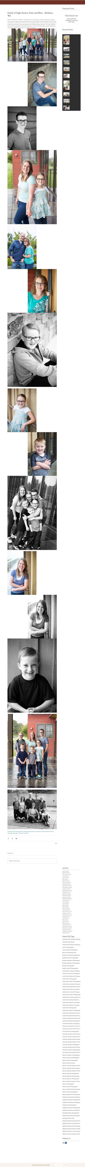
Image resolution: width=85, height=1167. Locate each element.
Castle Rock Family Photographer (71, 994)
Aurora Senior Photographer (69, 950)
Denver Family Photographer (70, 1060)
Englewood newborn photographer (71, 1110)
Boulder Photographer (68, 965)
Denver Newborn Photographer (70, 1078)
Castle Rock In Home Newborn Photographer (71, 997)
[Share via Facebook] (8, 838)
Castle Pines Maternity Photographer (71, 976)
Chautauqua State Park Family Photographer (71, 1026)
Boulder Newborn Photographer (71, 963)
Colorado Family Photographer (70, 1031)
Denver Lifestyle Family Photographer (71, 1068)
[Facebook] (56, 1165)
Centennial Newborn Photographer (71, 1023)
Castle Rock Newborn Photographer (71, 1005)
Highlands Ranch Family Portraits (71, 1128)
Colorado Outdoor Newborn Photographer (71, 1036)
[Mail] (64, 1165)
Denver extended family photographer (71, 1089)
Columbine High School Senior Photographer (71, 1052)
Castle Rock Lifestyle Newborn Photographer (71, 999)
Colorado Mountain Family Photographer (71, 1034)
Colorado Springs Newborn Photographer (71, 1042)
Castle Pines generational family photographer (71, 986)
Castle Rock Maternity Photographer (71, 1002)
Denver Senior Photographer (70, 1086)
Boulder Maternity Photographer (71, 960)
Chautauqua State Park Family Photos (71, 1028)
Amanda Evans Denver (68, 942)
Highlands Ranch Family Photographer (71, 1126)
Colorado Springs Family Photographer (71, 1039)
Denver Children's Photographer (71, 1055)
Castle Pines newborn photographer (71, 989)
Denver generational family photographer (71, 1094)
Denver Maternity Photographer (70, 1076)
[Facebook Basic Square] (66, 1143)
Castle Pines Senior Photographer (71, 981)
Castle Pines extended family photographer (71, 984)
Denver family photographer (70, 1092)
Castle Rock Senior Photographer (71, 1010)
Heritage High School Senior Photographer (71, 1120)
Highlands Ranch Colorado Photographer (71, 1123)
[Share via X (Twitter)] (12, 838)
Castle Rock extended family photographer (71, 1013)
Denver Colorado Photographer (70, 1057)
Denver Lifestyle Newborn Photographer (71, 1070)
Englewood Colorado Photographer (71, 1097)
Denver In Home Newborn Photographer (71, 1065)
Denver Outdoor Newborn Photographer (71, 1081)
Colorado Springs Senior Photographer (71, 1047)
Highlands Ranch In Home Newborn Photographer (71, 1131)
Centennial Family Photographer (71, 1021)
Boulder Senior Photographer (70, 968)
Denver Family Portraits (68, 1063)
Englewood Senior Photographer (71, 1107)
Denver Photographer (68, 1084)
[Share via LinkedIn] (16, 838)
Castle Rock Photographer (69, 1007)
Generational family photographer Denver (71, 1115)
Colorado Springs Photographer (71, 1044)
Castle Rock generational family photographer (71, 1015)
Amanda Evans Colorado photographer (71, 939)
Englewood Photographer (69, 1105)
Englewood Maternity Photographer (71, 1102)
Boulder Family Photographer (70, 957)
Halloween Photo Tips (68, 1118)
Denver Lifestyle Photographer (70, 1073)
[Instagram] (60, 1165)
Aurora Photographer (68, 947)
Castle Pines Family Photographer (71, 973)
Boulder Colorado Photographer (71, 955)
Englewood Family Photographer (71, 1099)
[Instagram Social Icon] (63, 1143)
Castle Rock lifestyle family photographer (71, 1018)
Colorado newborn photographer (71, 1049)
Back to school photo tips (69, 952)
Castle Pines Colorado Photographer (71, 971)
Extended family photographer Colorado (71, 1113)
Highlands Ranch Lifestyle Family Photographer (71, 1134)
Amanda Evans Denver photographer (71, 944)
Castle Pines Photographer (69, 979)
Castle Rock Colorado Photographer (71, 992)
